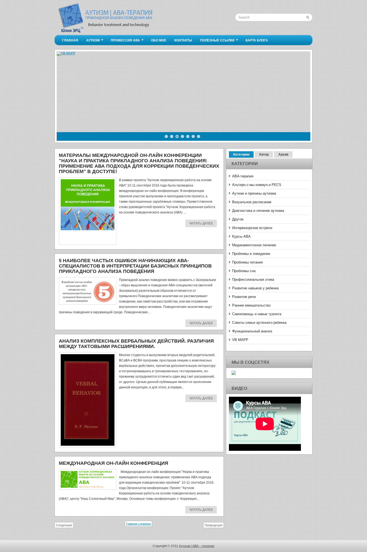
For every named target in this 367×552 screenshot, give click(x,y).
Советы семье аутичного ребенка (259, 323)
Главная (70, 40)
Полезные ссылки (219, 40)
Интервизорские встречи (252, 228)
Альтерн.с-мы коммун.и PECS (256, 185)
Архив (283, 154)
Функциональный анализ (252, 331)
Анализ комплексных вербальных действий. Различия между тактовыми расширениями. (136, 343)
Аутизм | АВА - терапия (196, 546)
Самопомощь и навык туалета (256, 314)
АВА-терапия (242, 176)
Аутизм (94, 40)
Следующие (64, 525)
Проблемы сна (244, 271)
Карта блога (257, 40)
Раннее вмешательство (251, 305)
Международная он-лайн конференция (113, 463)
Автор (264, 154)
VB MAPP (240, 340)
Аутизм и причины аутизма (254, 193)
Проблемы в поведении (251, 254)
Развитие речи (244, 297)
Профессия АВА (127, 40)
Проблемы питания (247, 262)
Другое (237, 219)
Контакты (183, 40)
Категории (241, 154)
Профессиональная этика (253, 279)
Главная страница (138, 523)
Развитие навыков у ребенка (255, 288)
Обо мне (158, 40)
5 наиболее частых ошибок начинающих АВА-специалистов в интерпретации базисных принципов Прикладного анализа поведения (135, 266)
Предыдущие (213, 525)
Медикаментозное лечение (254, 245)
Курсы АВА (241, 236)
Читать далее (201, 223)
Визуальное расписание (251, 202)
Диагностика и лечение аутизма (258, 211)
